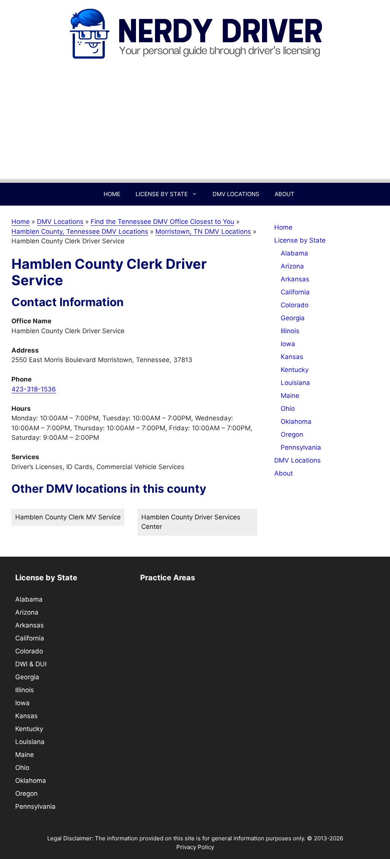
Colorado (294, 305)
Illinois (290, 331)
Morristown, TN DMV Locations (203, 231)
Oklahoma (296, 421)
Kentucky (294, 370)
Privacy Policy (195, 847)
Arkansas (295, 279)
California (295, 292)
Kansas (292, 357)
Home (112, 194)
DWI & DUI (30, 664)
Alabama (294, 253)
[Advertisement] (195, 125)
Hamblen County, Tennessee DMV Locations (79, 231)
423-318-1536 (33, 389)
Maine (290, 395)
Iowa (288, 344)
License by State (162, 194)
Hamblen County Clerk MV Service (68, 517)
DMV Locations (236, 194)
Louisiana (295, 382)
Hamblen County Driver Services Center (190, 522)
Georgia (293, 318)
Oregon (292, 434)
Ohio (288, 408)
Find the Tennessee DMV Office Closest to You (162, 221)
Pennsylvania (301, 447)
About (284, 194)
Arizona (292, 266)
